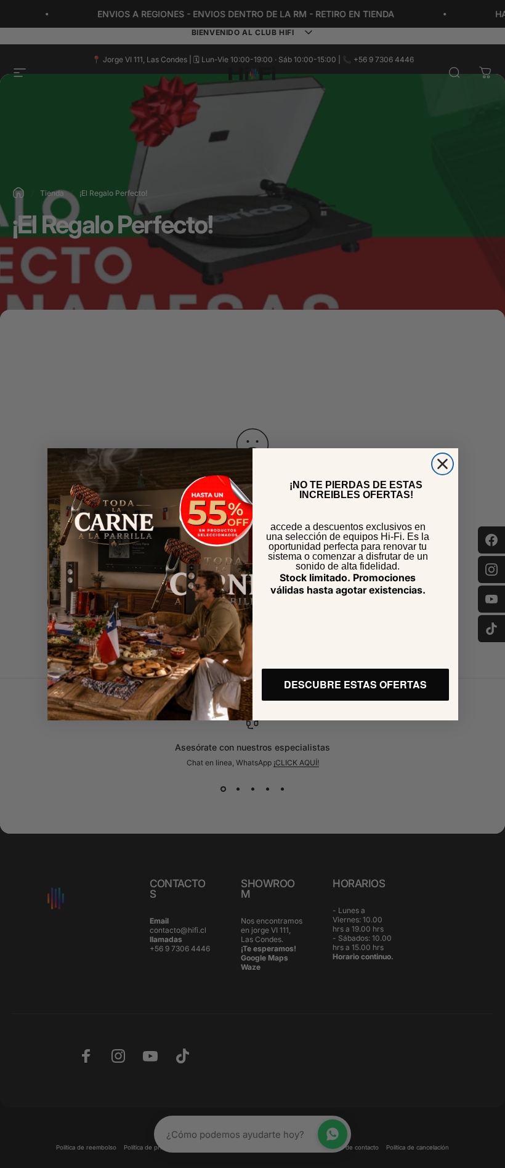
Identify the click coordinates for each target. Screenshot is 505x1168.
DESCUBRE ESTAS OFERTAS (355, 684)
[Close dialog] (442, 464)
